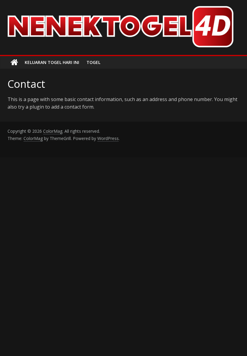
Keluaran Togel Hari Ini (52, 62)
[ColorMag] (14, 62)
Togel (93, 62)
